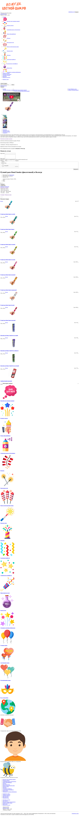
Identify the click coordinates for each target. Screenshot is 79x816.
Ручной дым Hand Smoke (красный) (7, 320)
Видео (1, 201)
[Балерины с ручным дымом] (5, 123)
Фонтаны (9, 55)
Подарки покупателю (7, 74)
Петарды (8, 38)
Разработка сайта (75, 813)
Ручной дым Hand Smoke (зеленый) (7, 244)
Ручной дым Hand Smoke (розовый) (7, 274)
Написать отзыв (8, 194)
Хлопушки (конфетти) (11, 59)
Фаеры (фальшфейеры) (7, 782)
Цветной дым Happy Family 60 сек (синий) (9, 335)
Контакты (5, 76)
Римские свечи (10, 50)
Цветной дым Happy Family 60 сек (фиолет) (9, 350)
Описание (5, 129)
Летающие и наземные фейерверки (14, 72)
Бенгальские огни (10, 42)
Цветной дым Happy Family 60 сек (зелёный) (9, 365)
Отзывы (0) (5, 132)
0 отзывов (2, 194)
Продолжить (76, 169)
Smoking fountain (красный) (6, 381)
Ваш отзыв (2, 158)
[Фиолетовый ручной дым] (9, 114)
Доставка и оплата (6, 75)
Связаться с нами (6, 793)
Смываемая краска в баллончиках (13, 29)
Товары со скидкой (6, 794)
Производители (6, 797)
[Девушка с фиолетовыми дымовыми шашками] (5, 127)
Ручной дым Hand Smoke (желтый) (7, 259)
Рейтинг (2, 160)
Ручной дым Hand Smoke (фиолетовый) (22, 91)
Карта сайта (5, 803)
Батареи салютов (10, 25)
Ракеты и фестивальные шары (13, 46)
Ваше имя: (2, 153)
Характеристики (6, 130)
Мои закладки (5, 796)
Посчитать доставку (4, 187)
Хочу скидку (5, 800)
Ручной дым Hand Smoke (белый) (7, 305)
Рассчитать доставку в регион (6, 138)
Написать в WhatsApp (4, 186)
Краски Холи (9, 67)
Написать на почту (6, 77)
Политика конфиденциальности (9, 801)
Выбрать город (6, 79)
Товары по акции (6, 73)
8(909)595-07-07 (3, 14)
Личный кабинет (6, 795)
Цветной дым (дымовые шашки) (13, 21)
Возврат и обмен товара (7, 802)
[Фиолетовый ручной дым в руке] (5, 118)
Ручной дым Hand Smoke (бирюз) (7, 229)
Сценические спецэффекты (12, 63)
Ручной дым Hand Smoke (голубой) (7, 214)
